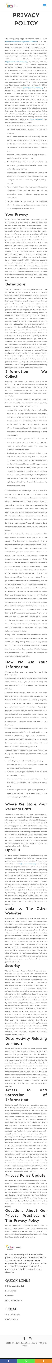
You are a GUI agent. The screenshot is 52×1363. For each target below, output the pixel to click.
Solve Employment (13, 1300)
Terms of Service (12, 1314)
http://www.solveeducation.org (16, 62)
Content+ (9, 1296)
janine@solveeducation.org (33, 88)
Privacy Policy (11, 1319)
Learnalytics (11, 1291)
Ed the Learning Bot (14, 1286)
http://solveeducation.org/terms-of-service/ (21, 41)
